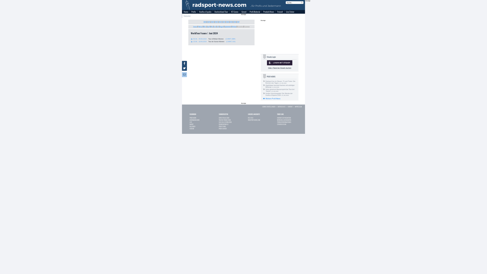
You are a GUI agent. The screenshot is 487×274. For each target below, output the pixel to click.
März (204, 27)
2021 (223, 22)
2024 (212, 22)
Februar (200, 27)
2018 (234, 22)
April (208, 27)
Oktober (234, 27)
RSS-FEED (250, 118)
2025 (208, 22)
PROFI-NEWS (193, 118)
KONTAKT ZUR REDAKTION (284, 118)
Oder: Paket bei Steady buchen (279, 68)
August (222, 27)
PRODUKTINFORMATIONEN (284, 122)
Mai (212, 27)
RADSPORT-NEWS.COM (254, 120)
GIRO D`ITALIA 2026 (224, 118)
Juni (215, 27)
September (227, 27)
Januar (195, 27)
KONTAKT (290, 107)
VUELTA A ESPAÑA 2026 (225, 122)
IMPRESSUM (298, 107)
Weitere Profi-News (273, 99)
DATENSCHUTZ (281, 107)
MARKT (191, 124)
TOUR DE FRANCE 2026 (225, 120)
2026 (204, 22)
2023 (216, 22)
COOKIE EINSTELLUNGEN (268, 107)
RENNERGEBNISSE (224, 124)
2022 (220, 22)
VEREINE (192, 128)
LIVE (191, 122)
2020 (227, 22)
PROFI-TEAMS (222, 126)
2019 (231, 22)
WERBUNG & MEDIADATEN (284, 120)
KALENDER (192, 126)
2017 (238, 22)
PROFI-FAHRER (223, 128)
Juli (218, 27)
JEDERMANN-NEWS (195, 120)
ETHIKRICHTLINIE (281, 124)
